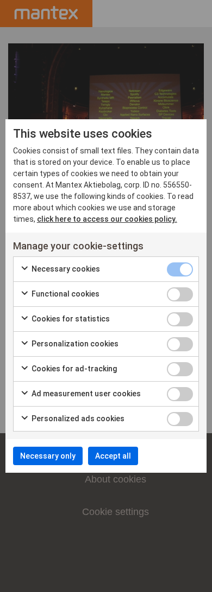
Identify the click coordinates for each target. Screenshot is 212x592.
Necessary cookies (65, 269)
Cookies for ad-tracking (73, 368)
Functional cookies (64, 293)
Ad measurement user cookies (85, 393)
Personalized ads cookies (77, 418)
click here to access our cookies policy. (107, 219)
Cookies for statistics (70, 318)
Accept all (113, 456)
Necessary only (48, 456)
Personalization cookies (74, 343)
